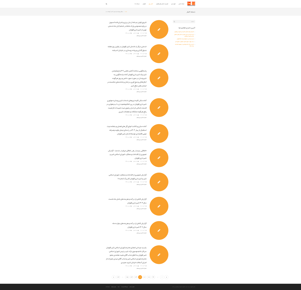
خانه (126, 11)
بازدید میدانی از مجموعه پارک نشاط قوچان (185, 39)
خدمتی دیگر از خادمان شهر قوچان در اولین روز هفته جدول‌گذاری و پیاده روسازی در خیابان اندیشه (127, 48)
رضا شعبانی (135, 33)
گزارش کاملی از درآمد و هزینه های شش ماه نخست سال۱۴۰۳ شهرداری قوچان (127, 201)
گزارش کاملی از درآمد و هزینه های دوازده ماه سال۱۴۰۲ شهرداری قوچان (129, 225)
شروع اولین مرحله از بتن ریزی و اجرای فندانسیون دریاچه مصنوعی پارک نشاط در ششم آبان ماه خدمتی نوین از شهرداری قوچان (127, 26)
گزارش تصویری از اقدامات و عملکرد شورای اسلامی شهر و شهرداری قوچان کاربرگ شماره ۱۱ (128, 177)
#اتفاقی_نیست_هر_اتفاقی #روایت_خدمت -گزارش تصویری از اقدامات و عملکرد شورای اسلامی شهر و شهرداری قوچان (127, 154)
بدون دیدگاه (127, 33)
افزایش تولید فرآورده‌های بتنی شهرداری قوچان (184, 31)
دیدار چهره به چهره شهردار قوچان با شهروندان (184, 41)
